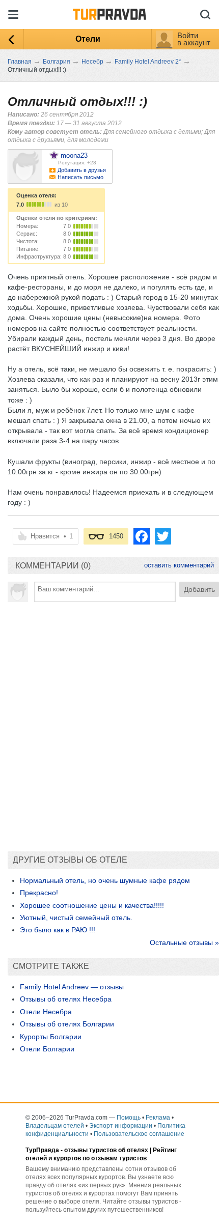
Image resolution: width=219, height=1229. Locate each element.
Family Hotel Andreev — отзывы (72, 987)
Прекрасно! (39, 893)
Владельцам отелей (54, 1125)
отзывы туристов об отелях (106, 1150)
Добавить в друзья (82, 170)
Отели (87, 39)
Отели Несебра (46, 1012)
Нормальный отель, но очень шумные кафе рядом (105, 880)
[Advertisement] (109, 721)
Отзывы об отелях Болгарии (67, 1024)
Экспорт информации (120, 1125)
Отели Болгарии (47, 1049)
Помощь (129, 1117)
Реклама (158, 1117)
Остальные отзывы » (184, 942)
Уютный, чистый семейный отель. (76, 917)
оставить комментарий (179, 565)
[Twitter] (163, 536)
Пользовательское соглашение (139, 1133)
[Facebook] (141, 536)
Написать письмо (80, 177)
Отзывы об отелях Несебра (66, 999)
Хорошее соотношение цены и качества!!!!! (92, 905)
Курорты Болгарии (50, 1037)
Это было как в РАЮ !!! (57, 930)
